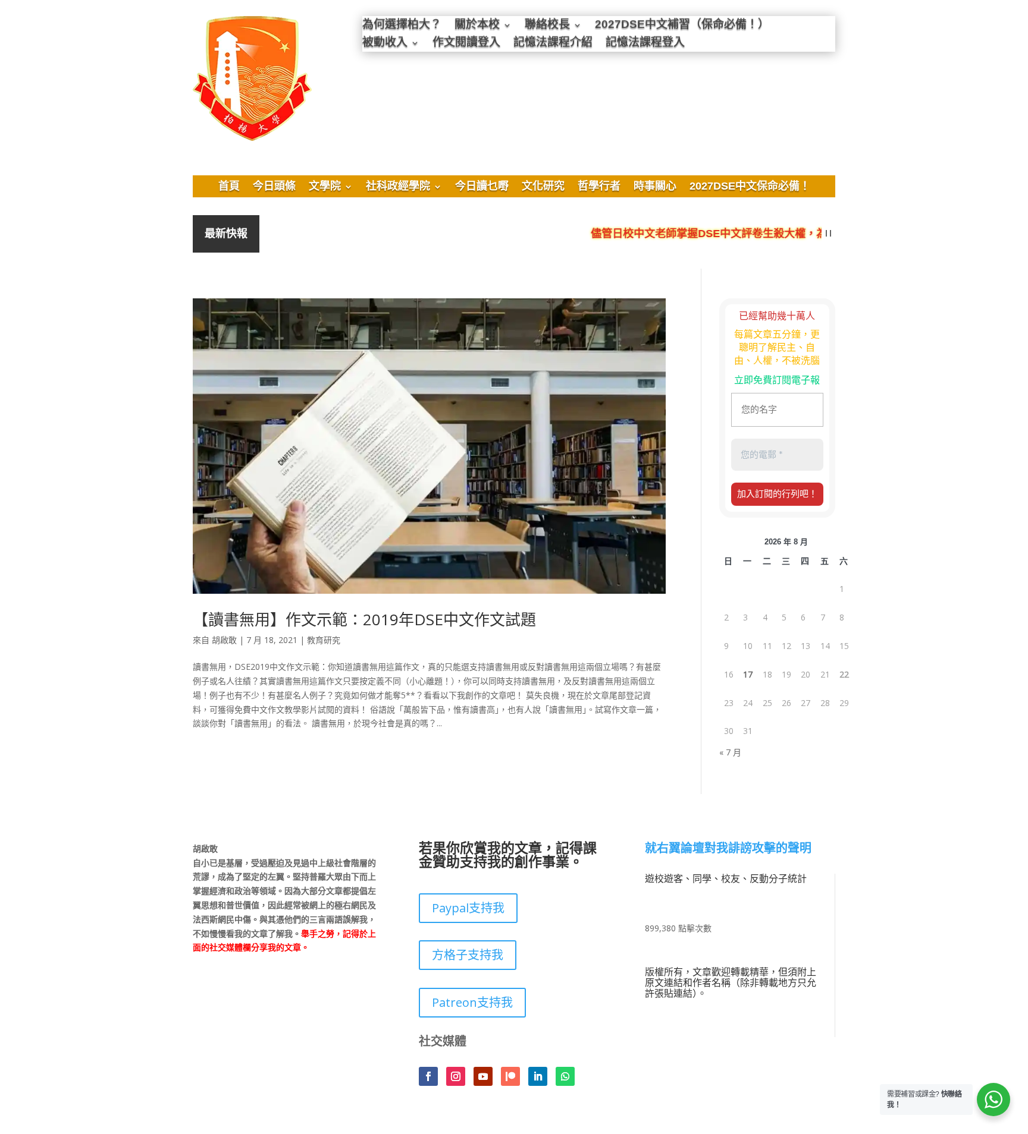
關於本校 (477, 26)
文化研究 (543, 187)
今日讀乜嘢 (482, 187)
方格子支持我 (467, 955)
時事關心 (655, 187)
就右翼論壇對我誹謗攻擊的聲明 (728, 848)
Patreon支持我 (472, 1002)
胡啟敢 (224, 639)
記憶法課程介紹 (553, 44)
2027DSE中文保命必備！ (749, 187)
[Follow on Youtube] (483, 1076)
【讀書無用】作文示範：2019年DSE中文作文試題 (364, 619)
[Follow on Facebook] (428, 1076)
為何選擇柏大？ (401, 26)
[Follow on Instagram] (455, 1076)
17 (748, 674)
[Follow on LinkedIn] (537, 1076)
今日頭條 (274, 187)
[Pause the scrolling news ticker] (828, 234)
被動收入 (385, 44)
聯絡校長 (547, 26)
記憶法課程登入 (645, 44)
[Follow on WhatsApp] (565, 1076)
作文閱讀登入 (466, 44)
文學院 (325, 187)
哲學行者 (599, 187)
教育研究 (323, 639)
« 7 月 (730, 752)
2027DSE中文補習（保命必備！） (682, 26)
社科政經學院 (398, 187)
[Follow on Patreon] (510, 1076)
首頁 (229, 187)
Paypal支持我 (468, 908)
